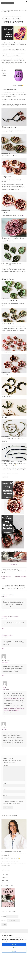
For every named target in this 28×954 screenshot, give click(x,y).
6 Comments (18, 16)
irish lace (3, 572)
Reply (2, 610)
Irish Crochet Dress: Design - (7, 594)
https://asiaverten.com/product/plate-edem (14, 698)
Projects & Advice (9, 10)
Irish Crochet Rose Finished (6, 577)
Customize (14, 947)
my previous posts (18, 59)
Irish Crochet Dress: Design (21, 577)
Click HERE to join (14, 564)
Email (4, 789)
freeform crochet (16, 570)
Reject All (14, 951)
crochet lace (9, 570)
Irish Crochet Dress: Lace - (7, 635)
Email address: (4, 920)
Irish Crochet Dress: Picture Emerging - (10, 616)
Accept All (14, 944)
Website (5, 795)
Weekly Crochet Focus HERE (7, 885)
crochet (5, 570)
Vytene (14, 16)
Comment (5, 765)
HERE (23, 215)
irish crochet (22, 570)
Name (5, 783)
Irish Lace (16, 10)
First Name (3, 916)
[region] (14, 943)
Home (4, 10)
